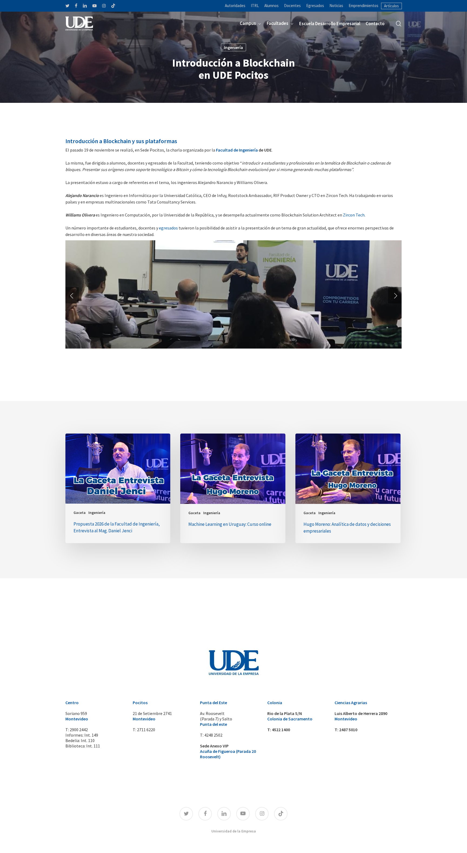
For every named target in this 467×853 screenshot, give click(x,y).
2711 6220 (146, 729)
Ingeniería (233, 47)
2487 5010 (348, 729)
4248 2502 (213, 735)
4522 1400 (281, 729)
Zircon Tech (353, 215)
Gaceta (80, 512)
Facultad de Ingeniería (237, 150)
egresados (168, 228)
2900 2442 (79, 729)
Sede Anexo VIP (214, 746)
